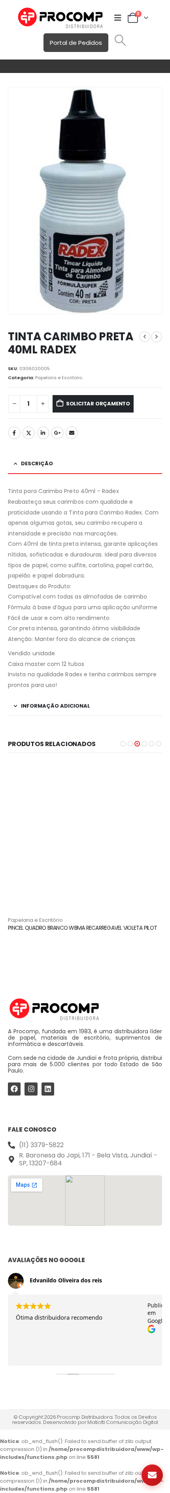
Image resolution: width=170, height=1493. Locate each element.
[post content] (85, 839)
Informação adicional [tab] (55, 706)
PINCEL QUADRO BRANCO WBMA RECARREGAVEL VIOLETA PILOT (82, 928)
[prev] (144, 336)
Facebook (14, 432)
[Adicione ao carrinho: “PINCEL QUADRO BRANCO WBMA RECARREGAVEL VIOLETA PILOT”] (149, 775)
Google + (57, 432)
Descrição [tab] (37, 463)
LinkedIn (43, 432)
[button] (120, 40)
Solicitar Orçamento (98, 403)
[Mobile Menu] (118, 18)
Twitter (28, 432)
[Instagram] (31, 1088)
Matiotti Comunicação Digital (122, 1422)
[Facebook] (14, 1088)
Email (71, 432)
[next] (156, 336)
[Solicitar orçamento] (152, 1475)
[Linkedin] (48, 1088)
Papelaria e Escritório (58, 377)
